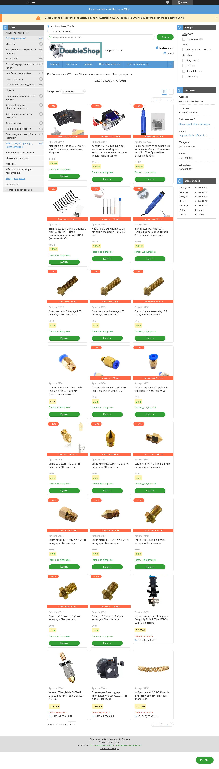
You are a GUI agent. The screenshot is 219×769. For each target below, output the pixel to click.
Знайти (165, 37)
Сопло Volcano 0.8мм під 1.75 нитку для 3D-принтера (65, 313)
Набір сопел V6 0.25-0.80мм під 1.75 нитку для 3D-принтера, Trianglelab (152, 695)
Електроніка (12, 184)
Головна (54, 64)
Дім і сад (11, 43)
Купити (64, 176)
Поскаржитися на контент (102, 745)
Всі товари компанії (16, 38)
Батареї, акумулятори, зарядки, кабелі (22, 66)
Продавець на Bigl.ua (109, 742)
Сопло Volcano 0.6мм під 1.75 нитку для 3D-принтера (108, 313)
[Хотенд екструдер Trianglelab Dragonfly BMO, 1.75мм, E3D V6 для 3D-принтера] (153, 591)
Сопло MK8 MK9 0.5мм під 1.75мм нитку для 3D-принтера (110, 465)
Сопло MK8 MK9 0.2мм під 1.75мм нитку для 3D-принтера (110, 541)
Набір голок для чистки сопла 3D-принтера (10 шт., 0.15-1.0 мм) (108, 232)
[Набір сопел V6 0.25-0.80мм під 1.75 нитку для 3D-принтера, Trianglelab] (153, 667)
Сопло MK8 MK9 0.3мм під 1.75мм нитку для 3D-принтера (67, 541)
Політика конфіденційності (129, 745)
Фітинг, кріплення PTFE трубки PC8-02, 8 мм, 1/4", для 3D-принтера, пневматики (66, 391)
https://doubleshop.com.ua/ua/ (194, 123)
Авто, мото (11, 58)
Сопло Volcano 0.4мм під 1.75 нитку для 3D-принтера (151, 313)
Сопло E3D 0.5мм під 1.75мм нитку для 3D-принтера (64, 618)
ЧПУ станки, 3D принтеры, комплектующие (19, 145)
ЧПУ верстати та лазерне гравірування (19, 171)
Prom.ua (126, 739)
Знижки (88, 64)
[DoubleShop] (74, 50)
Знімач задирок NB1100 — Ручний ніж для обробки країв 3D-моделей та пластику (151, 232)
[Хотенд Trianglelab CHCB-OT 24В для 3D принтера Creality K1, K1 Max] (67, 667)
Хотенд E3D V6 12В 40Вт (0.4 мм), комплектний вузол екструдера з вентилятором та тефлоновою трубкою (109, 150)
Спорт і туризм (13, 123)
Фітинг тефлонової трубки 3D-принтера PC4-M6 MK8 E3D (109, 389)
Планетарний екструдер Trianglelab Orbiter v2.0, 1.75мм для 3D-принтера (109, 695)
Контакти (71, 64)
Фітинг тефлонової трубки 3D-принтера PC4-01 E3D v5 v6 (152, 389)
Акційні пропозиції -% (17, 32)
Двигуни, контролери (17, 158)
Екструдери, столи (15, 178)
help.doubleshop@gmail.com (194, 135)
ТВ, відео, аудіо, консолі (18, 128)
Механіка (11, 163)
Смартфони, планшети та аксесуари (19, 115)
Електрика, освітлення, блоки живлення (21, 136)
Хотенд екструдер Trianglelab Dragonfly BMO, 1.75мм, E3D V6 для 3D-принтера (152, 619)
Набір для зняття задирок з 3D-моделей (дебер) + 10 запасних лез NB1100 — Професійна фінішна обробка (153, 150)
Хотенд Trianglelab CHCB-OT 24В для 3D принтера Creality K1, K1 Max (67, 695)
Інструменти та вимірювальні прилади (21, 51)
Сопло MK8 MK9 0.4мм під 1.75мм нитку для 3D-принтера (153, 465)
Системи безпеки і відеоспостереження (17, 106)
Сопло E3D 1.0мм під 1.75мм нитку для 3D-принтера (64, 465)
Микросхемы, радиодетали (20, 84)
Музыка (10, 90)
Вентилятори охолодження (20, 152)
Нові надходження (109, 64)
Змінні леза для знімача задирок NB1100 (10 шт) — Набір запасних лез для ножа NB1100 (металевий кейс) (67, 233)
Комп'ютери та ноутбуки (18, 73)
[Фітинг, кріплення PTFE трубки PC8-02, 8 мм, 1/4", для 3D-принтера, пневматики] (67, 363)
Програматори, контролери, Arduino (20, 97)
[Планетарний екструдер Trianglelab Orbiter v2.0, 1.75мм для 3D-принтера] (110, 667)
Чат (207, 760)
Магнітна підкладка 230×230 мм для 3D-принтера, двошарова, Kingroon (67, 149)
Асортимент (58, 74)
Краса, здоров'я (14, 78)
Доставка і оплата (137, 64)
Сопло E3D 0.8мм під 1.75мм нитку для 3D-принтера (150, 541)
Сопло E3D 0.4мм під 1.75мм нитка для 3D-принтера (107, 618)
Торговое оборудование (19, 189)
